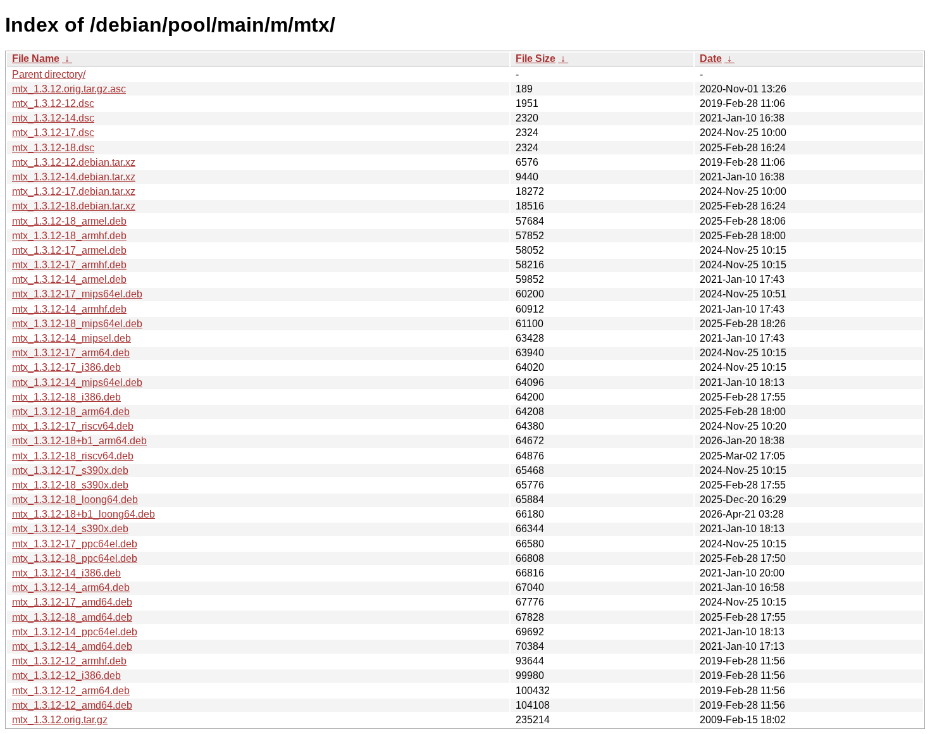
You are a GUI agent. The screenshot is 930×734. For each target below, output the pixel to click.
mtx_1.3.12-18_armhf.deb (69, 235)
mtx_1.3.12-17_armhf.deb (69, 264)
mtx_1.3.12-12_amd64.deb (72, 705)
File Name (35, 58)
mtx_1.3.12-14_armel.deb (69, 279)
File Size (535, 58)
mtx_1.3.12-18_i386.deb (66, 397)
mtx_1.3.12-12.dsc (53, 103)
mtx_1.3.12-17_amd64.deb (72, 602)
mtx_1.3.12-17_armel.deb (69, 250)
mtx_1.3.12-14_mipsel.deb (71, 338)
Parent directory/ (48, 74)
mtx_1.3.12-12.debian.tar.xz (73, 162)
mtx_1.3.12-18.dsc (53, 147)
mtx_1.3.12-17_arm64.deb (71, 352)
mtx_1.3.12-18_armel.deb (69, 221)
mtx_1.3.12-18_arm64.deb (71, 411)
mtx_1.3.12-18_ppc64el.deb (74, 558)
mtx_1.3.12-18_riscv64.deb (72, 456)
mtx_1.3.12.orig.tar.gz (60, 719)
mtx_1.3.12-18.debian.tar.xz (73, 206)
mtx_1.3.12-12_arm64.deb (71, 690)
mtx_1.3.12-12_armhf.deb (69, 661)
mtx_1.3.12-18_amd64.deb (72, 617)
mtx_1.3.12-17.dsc (53, 132)
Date (711, 58)
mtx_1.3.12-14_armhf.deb (69, 309)
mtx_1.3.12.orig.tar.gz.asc (69, 89)
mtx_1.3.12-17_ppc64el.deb (74, 543)
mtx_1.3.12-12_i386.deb (66, 675)
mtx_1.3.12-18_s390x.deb (70, 485)
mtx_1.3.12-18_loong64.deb (75, 499)
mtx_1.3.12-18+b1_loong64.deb (83, 514)
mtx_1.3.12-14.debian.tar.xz (73, 176)
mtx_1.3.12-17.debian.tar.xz (73, 191)
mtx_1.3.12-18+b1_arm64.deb (79, 440)
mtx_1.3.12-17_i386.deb (66, 367)
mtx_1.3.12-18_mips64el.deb (77, 323)
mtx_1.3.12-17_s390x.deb (70, 470)
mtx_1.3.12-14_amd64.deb (72, 646)
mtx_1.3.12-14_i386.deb (66, 573)
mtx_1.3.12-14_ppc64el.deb (74, 631)
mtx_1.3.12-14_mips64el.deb (77, 382)
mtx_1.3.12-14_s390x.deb (70, 528)
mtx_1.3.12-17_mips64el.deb (77, 294)
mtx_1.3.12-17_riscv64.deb (72, 426)
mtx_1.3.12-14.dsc (53, 118)
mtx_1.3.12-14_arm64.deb (71, 587)
